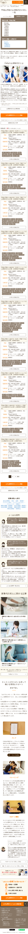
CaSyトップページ (6, 908)
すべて (6, 41)
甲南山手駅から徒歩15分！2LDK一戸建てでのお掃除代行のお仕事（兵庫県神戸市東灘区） (13, 198)
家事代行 (6, 43)
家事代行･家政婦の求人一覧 (14, 5)
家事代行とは (19, 908)
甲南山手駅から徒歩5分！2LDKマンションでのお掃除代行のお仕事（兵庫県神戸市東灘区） (14, 232)
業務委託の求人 (5, 912)
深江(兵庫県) (6, 501)
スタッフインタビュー (7, 915)
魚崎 (17, 501)
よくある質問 (5, 917)
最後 (18, 476)
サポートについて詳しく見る (13, 861)
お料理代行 (7, 46)
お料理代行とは (20, 912)
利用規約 (18, 925)
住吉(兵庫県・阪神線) (6, 507)
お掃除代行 (22, 5)
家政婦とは (19, 914)
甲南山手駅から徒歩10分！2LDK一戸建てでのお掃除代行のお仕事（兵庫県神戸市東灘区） (13, 164)
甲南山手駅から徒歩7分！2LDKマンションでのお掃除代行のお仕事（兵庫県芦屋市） (14, 302)
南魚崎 (22, 501)
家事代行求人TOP (13, 123)
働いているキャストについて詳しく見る (13, 866)
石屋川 (18, 504)
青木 (13, 501)
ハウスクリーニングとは (21, 913)
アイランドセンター (18, 502)
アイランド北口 (7, 502)
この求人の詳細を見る (14, 159)
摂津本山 (18, 508)
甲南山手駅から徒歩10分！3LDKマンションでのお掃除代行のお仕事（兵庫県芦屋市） (13, 440)
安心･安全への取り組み (21, 919)
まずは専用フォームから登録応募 (12, 904)
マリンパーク (10, 504)
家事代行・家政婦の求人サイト (5, 0)
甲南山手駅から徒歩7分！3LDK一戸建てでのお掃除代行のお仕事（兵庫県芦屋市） (14, 339)
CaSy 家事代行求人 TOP (4, 5)
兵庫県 (1, 6)
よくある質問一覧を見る (13, 585)
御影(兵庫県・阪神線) (6, 505)
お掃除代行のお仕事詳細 (13, 108)
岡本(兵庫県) (10, 508)
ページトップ (25, 904)
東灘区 (8, 6)
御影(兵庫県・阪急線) (20, 507)
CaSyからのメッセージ (7, 914)
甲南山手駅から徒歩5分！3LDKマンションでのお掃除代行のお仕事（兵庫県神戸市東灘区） (14, 131)
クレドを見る (15, 755)
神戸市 (5, 6)
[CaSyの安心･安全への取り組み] (14, 872)
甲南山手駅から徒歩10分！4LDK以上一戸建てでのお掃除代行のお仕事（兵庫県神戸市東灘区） (13, 407)
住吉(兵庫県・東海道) (20, 505)
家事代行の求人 (6, 922)
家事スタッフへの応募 (21, 920)
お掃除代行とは (20, 910)
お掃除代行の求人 (6, 923)
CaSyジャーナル (13, 674)
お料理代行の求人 (6, 925)
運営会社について (20, 922)
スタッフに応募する (17, 2)
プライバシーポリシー (21, 924)
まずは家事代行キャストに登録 (14, 115)
